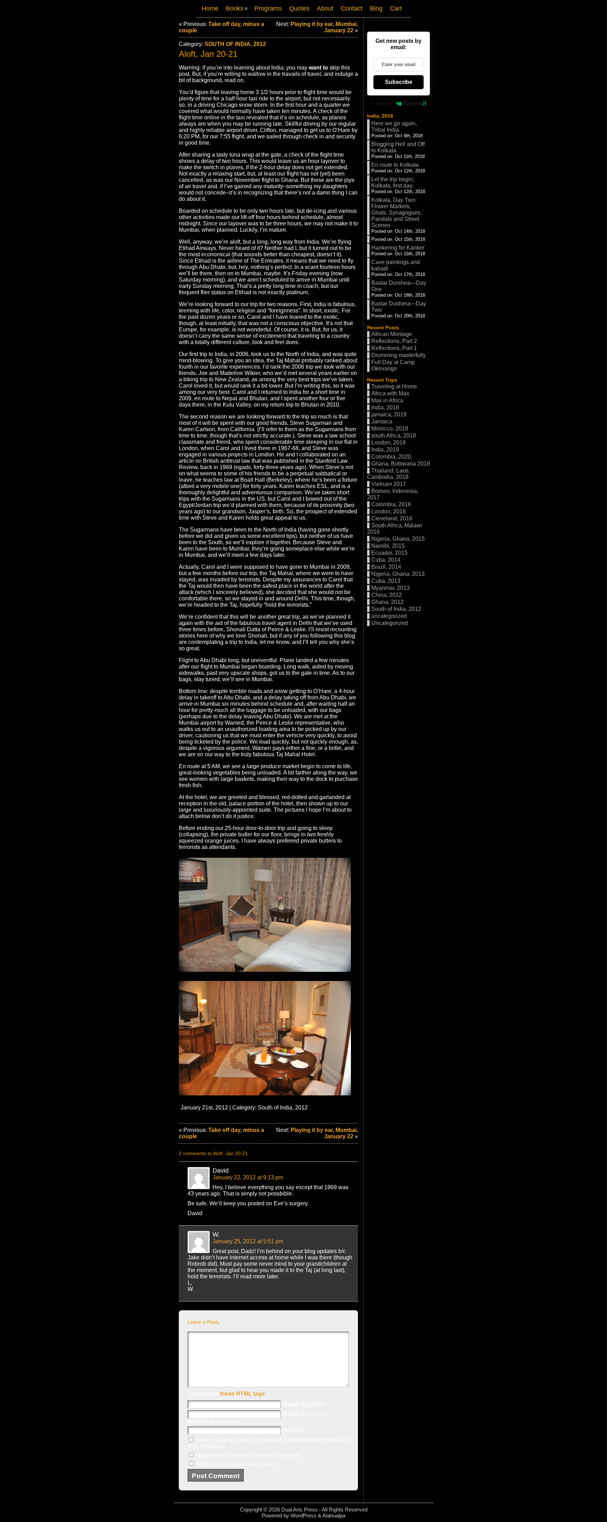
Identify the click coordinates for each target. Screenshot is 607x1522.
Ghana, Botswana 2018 (400, 464)
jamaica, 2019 (388, 414)
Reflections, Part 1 (394, 348)
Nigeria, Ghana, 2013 (398, 574)
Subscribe (398, 82)
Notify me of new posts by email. (236, 1464)
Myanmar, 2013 (390, 588)
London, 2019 (388, 443)
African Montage (391, 334)
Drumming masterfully (398, 355)
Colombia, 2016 (391, 504)
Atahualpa (333, 1515)
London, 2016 (388, 511)
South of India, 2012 (235, 44)
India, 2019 (385, 450)
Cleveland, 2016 (391, 518)
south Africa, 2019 (393, 436)
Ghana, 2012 (387, 602)
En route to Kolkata (395, 165)
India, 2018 (380, 116)
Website (293, 1430)
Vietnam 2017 (388, 484)
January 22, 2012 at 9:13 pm (248, 1177)
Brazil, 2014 (386, 567)
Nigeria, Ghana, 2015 (398, 539)
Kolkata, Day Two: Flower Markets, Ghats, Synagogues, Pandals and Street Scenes (396, 212)
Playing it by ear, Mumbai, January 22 (324, 27)
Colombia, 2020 (391, 457)
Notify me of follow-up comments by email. (248, 1455)
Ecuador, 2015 (389, 553)
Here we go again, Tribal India (394, 126)
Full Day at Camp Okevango (393, 365)
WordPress (303, 1515)
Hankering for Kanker (397, 248)
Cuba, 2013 (385, 581)
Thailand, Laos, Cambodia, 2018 (388, 474)
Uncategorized (389, 623)
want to (318, 68)
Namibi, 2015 (388, 546)
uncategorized (389, 616)
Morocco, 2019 (389, 428)
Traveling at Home (394, 386)
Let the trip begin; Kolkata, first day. (392, 182)
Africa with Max (390, 393)
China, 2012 (386, 595)
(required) (304, 1404)
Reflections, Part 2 (394, 341)
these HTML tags (242, 1394)
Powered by (382, 103)
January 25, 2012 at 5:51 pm (248, 1241)
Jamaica (381, 421)
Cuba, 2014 (385, 560)
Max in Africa (387, 400)
